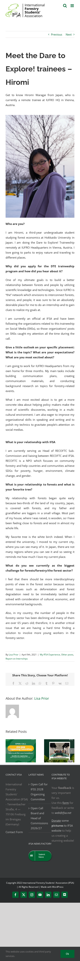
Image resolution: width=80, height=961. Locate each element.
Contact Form (14, 832)
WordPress (57, 886)
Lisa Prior (13, 654)
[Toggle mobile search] (65, 6)
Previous (56, 34)
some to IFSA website (62, 825)
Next (69, 34)
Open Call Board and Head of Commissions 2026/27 (39, 818)
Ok (67, 953)
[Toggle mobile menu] (72, 6)
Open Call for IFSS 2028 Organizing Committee (39, 791)
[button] (8, 751)
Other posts (67, 654)
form (66, 803)
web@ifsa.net (63, 813)
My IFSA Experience (50, 654)
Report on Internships (17, 658)
